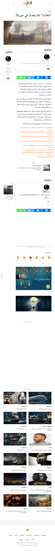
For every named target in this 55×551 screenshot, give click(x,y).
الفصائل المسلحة (29, 246)
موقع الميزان (46, 83)
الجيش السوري (39, 246)
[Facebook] (46, 77)
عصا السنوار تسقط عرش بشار (44, 156)
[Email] (48, 69)
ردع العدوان (42, 95)
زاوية (32, 539)
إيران (43, 246)
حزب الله (19, 246)
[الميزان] (27, 3)
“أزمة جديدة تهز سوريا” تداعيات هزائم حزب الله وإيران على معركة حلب (35, 142)
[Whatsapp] (21, 77)
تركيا (22, 246)
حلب (16, 246)
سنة (36, 247)
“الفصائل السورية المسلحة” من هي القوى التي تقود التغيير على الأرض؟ (36, 128)
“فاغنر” (24, 101)
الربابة (10, 535)
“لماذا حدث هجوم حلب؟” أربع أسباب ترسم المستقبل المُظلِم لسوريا (36, 137)
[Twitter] (29, 77)
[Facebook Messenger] (38, 77)
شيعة (30, 247)
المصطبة (49, 406)
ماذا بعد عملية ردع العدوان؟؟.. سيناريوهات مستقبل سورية (37, 149)
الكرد (25, 246)
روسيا (39, 247)
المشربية (39, 165)
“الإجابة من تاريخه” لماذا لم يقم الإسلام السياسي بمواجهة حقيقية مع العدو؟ (35, 133)
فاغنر (27, 247)
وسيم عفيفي (46, 61)
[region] (33, 303)
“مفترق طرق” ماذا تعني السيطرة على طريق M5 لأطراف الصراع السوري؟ (36, 153)
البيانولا (22, 535)
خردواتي (44, 426)
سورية (33, 247)
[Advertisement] (33, 228)
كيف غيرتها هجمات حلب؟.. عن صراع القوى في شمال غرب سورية (36, 146)
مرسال (49, 11)
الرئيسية (35, 246)
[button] (33, 303)
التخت (49, 447)
